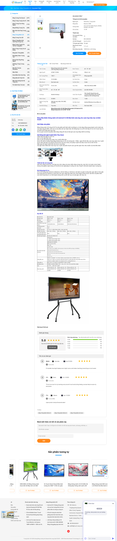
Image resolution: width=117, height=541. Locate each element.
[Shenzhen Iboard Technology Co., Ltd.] (17, 2)
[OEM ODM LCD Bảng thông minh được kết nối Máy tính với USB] (22, 471)
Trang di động (14, 518)
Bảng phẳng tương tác (21, 27)
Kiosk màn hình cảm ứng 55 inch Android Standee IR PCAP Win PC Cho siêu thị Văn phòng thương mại (34, 507)
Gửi (44, 441)
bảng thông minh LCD (21, 34)
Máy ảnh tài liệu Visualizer (21, 68)
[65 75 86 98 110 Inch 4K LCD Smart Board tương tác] (14, 107)
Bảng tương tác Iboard (21, 18)
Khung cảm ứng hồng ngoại (21, 60)
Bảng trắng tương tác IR (21, 20)
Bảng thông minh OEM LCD (61, 413)
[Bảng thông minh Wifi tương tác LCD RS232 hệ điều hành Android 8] (94, 471)
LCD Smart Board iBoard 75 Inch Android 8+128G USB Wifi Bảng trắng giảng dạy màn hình (55, 522)
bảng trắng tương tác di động (21, 49)
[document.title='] (57, 29)
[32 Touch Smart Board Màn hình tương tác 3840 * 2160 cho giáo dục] (46, 471)
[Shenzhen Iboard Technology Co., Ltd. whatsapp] (17, 129)
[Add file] (85, 538)
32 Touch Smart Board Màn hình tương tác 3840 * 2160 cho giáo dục (45, 485)
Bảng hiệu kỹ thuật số (21, 78)
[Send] (113, 538)
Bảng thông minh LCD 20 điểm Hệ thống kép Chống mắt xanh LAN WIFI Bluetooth (70, 485)
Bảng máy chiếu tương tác (21, 56)
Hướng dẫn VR (14, 509)
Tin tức (12, 514)
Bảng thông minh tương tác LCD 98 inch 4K (24, 101)
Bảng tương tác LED (21, 37)
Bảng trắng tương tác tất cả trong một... (21, 45)
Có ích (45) (51, 380)
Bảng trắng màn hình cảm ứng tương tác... (21, 41)
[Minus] (113, 504)
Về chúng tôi (14, 511)
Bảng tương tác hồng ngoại (21, 24)
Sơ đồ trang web (15, 516)
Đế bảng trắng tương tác (21, 64)
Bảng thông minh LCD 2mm (77, 413)
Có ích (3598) (51, 398)
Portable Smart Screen (21, 84)
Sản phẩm (13, 507)
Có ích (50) (51, 364)
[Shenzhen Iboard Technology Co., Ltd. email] (13, 129)
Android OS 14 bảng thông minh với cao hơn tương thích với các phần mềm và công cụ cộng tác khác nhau (55, 507)
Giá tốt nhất (79, 53)
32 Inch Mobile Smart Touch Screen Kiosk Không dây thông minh (34, 515)
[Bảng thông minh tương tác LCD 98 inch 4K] (14, 102)
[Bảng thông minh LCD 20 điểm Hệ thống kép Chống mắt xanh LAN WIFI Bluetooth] (70, 471)
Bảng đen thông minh (21, 52)
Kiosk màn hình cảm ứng (21, 75)
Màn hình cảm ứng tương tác (21, 31)
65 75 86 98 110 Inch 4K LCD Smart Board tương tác (24, 107)
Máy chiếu (21, 72)
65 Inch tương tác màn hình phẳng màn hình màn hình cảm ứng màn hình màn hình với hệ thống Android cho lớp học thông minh (55, 515)
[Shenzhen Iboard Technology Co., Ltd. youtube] (68, 531)
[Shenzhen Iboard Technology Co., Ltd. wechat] (20, 129)
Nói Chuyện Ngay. (100, 4)
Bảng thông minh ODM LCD (45, 413)
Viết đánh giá (52, 347)
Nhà (12, 505)
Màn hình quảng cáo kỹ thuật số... (21, 81)
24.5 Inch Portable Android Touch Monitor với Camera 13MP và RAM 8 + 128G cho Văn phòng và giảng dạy (34, 522)
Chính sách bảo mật (16, 520)
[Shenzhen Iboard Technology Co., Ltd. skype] (24, 129)
